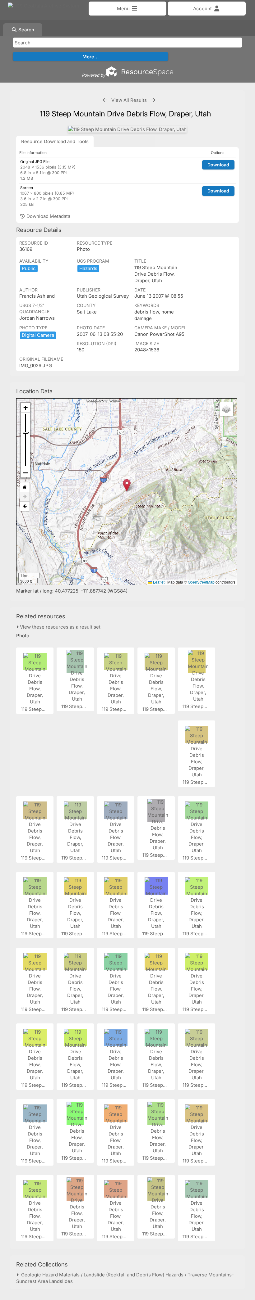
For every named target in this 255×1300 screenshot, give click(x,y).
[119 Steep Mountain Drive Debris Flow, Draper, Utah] (127, 129)
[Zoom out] (25, 472)
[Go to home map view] (25, 487)
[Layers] (226, 409)
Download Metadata (47, 216)
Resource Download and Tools (55, 141)
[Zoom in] (25, 408)
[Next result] (153, 100)
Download (218, 164)
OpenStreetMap (201, 582)
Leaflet (158, 582)
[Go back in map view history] (25, 506)
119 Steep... (34, 709)
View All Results (129, 100)
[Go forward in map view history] (25, 497)
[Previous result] (105, 100)
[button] (127, 485)
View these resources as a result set (59, 627)
